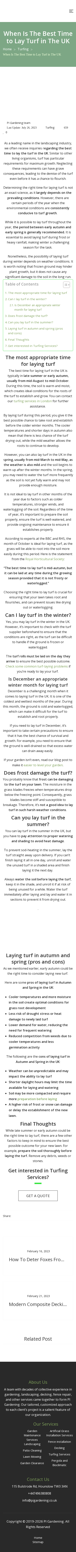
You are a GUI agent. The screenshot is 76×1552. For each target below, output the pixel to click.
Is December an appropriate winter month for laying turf (37, 307)
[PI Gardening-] (18, 11)
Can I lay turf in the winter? (27, 299)
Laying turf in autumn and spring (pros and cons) (35, 330)
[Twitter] (21, 1215)
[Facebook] (14, 1215)
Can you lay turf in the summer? (30, 322)
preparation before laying (37, 1099)
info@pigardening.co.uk (39, 1500)
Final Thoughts (18, 339)
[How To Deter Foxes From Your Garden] (38, 1255)
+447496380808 (39, 1493)
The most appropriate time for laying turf (37, 293)
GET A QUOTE (38, 1195)
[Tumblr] (35, 1215)
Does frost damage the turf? (28, 316)
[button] (64, 285)
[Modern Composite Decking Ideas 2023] (38, 1300)
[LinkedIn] (28, 1215)
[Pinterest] (42, 1215)
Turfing (49, 127)
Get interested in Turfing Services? (33, 346)
